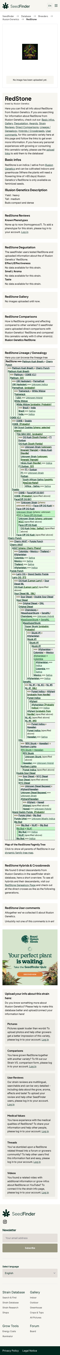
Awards (33, 123)
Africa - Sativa (32, 486)
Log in (24, 232)
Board (33, 1331)
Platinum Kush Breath (33, 361)
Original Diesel (30, 603)
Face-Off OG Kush (42, 505)
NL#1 (34, 825)
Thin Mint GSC (23, 434)
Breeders (43, 16)
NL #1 (32, 685)
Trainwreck (24, 391)
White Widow (38, 391)
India (33, 407)
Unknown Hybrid (34, 397)
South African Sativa (33, 479)
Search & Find (9, 1297)
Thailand (44, 551)
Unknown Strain (33, 447)
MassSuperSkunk (30, 613)
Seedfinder (8, 16)
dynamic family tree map (19, 852)
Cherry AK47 (20, 541)
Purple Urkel (24, 815)
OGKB (19, 420)
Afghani (51, 691)
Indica (31, 414)
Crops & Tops (37, 1312)
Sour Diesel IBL (21, 593)
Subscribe (30, 1248)
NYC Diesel (42, 776)
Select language (10, 1266)
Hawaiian (31, 727)
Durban (33, 469)
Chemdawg (30, 609)
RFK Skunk (31, 743)
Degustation (21, 123)
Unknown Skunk (33, 756)
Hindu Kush (46, 450)
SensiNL (46, 613)
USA (18, 397)
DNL (42, 603)
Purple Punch (36, 541)
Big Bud (37, 815)
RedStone (31, 19)
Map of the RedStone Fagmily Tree (25, 844)
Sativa (32, 411)
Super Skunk (31, 626)
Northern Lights (28, 746)
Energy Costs (9, 1331)
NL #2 (41, 685)
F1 (26, 469)
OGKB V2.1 (30, 374)
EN (49, 5)
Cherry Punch (43, 368)
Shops (5, 1312)
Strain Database (10, 1302)
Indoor (33, 1297)
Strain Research (10, 1307)
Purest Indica (38, 691)
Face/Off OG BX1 (35, 492)
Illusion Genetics (10, 19)
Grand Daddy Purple (38, 574)
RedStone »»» (14, 361)
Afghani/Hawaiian (29, 789)
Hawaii (40, 802)
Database (26, 16)
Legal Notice (29, 1350)
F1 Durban (24, 466)
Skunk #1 (36, 632)
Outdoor (34, 1302)
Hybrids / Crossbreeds (31, 130)
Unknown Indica (40, 384)
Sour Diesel (26, 596)
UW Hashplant (23, 381)
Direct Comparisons (27, 127)
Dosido (28, 420)
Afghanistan (20, 554)
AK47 (15, 548)
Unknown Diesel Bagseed (37, 786)
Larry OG (20, 574)
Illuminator (7, 1336)
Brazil (25, 407)
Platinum (18, 374)
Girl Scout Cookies (23, 427)
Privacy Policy (10, 1350)
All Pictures (35, 1317)
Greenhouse (36, 1307)
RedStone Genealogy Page (20, 885)
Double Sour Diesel (43, 596)
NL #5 (49, 685)
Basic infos (48, 119)
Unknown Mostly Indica (43, 818)
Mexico (34, 551)
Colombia (23, 551)
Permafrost (38, 381)
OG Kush (27, 437)
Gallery (9, 123)
